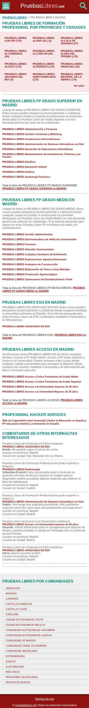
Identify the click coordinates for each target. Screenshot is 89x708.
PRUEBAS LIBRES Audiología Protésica (26, 176)
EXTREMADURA (15, 656)
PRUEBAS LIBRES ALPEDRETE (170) (44, 65)
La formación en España (44, 423)
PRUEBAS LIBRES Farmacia (19, 244)
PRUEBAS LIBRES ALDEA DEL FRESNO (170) (72, 54)
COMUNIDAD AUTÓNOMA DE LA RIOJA (29, 635)
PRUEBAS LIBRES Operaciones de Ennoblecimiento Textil (37, 279)
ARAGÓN (11, 593)
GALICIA (11, 661)
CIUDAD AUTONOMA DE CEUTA (24, 619)
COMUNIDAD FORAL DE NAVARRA (26, 645)
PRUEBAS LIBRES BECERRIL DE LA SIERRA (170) (72, 77)
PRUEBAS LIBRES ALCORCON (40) (44, 52)
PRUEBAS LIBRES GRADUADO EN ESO (26, 326)
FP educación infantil (15, 423)
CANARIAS (12, 598)
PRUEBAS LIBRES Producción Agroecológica (29, 274)
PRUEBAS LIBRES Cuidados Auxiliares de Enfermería (34, 254)
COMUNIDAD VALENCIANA (21, 651)
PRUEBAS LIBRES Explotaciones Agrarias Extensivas (34, 259)
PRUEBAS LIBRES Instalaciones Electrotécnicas (31, 139)
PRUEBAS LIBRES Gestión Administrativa (27, 234)
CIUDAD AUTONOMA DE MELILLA (25, 624)
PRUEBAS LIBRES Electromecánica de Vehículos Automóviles (39, 239)
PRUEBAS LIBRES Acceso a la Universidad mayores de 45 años (40, 386)
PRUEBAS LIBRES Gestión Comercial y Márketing (32, 134)
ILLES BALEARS (15, 666)
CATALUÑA (12, 614)
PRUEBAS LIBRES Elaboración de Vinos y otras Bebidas (36, 269)
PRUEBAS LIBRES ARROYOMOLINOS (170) (44, 77)
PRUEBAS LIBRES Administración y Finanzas (29, 129)
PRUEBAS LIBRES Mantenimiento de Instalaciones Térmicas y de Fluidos (41, 155)
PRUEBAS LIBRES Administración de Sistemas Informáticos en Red (43, 144)
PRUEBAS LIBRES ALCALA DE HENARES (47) (72, 41)
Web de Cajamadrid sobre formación (24, 420)
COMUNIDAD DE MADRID (21, 640)
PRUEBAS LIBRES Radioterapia (21, 469)
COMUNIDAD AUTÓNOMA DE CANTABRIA (30, 630)
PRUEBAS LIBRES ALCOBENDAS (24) (15, 54)
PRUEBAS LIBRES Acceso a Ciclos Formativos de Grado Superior (41, 381)
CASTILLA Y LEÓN (16, 609)
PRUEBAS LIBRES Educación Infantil (24, 166)
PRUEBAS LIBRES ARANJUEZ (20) (72, 65)
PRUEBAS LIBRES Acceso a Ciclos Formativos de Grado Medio (40, 376)
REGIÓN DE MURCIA (18, 682)
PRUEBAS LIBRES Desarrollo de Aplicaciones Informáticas (37, 149)
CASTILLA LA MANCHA (19, 604)
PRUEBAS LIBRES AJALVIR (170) (15, 39)
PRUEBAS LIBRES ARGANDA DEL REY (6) (15, 77)
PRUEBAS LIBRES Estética (18, 171)
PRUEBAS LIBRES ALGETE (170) (15, 65)
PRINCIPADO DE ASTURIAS (22, 677)
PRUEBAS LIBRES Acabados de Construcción (30, 264)
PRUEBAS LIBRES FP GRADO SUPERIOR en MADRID (34, 188)
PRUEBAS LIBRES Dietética (18, 161)
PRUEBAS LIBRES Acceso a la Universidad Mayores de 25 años (40, 391)
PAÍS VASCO (13, 671)
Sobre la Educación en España (66, 420)
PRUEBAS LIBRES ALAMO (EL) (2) (44, 39)
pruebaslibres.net (26, 705)
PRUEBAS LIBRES (14, 17)
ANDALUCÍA (13, 588)
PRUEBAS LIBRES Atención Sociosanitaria (28, 249)
